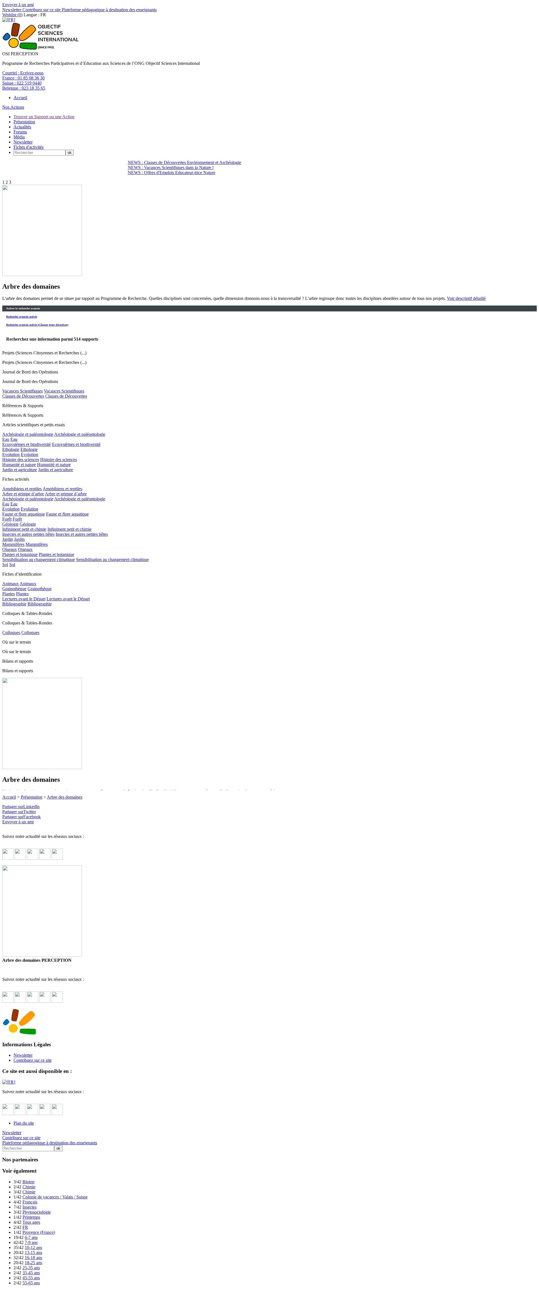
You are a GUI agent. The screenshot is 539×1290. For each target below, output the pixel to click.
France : (23, 78)
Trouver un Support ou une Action (43, 116)
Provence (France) (38, 1232)
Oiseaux (9, 549)
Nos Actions (13, 107)
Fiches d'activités (28, 147)
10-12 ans (33, 1247)
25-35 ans (31, 1267)
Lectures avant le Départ (23, 598)
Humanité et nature (19, 464)
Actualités (22, 126)
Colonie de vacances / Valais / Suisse (55, 1197)
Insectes (29, 1207)
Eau (5, 439)
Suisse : (22, 83)
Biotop (28, 1181)
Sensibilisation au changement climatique (38, 559)
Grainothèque (14, 588)
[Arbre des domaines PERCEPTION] (42, 955)
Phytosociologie (36, 1212)
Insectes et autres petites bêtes (28, 534)
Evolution (11, 454)
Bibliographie (14, 603)
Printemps (31, 1217)
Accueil (20, 97)
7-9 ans (31, 1242)
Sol (5, 564)
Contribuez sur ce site (41, 9)
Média (19, 137)
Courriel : (23, 72)
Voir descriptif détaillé (466, 298)
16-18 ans (33, 1257)
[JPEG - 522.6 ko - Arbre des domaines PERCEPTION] (42, 274)
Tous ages (31, 1222)
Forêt (7, 519)
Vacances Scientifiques (22, 391)
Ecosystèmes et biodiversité (26, 444)
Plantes (8, 593)
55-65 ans (31, 1282)
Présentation (24, 121)
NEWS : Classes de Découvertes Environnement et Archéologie (184, 162)
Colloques (11, 632)
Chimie (28, 1186)
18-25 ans (33, 1262)
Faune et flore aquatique (23, 514)
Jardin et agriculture (19, 469)
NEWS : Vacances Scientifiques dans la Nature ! (171, 167)
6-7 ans (31, 1237)
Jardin (7, 539)
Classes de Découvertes (23, 396)
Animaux (10, 583)
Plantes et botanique (20, 554)
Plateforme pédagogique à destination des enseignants (109, 9)
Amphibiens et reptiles (22, 488)
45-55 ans (31, 1277)
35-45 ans (31, 1272)
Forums (20, 131)
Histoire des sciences (20, 459)
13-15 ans (33, 1252)
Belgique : (23, 88)
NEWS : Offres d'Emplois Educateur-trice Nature (171, 172)
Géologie (10, 524)
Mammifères (13, 544)
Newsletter (11, 9)
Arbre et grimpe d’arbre (23, 493)
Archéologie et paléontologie (27, 434)
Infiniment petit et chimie (24, 529)
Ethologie (10, 449)
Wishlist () (12, 14)
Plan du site (23, 1123)
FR (25, 1227)
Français (29, 1202)
